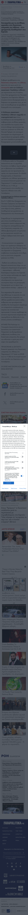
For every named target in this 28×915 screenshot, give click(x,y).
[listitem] (14, 453)
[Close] (24, 426)
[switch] (22, 457)
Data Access (14, 488)
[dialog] (14, 457)
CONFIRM (8, 482)
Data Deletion (5, 488)
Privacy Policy (22, 488)
